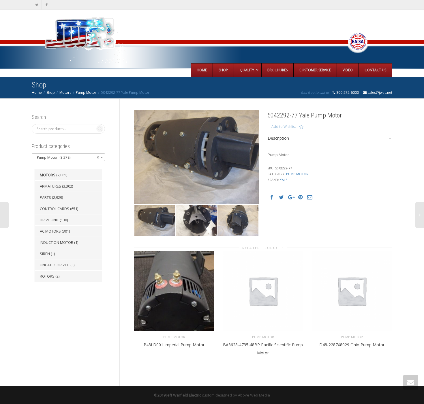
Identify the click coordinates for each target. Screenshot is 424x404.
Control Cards (54, 208)
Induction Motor (56, 242)
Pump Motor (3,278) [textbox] (66, 157)
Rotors (47, 276)
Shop (50, 92)
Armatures (50, 186)
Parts (45, 197)
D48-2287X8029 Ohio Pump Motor (351, 344)
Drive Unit (49, 219)
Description (278, 138)
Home (37, 92)
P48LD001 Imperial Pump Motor (174, 344)
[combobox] (68, 157)
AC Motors (50, 231)
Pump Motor (86, 92)
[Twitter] (37, 5)
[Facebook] (46, 5)
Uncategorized (55, 265)
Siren (45, 253)
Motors (65, 92)
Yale (283, 179)
